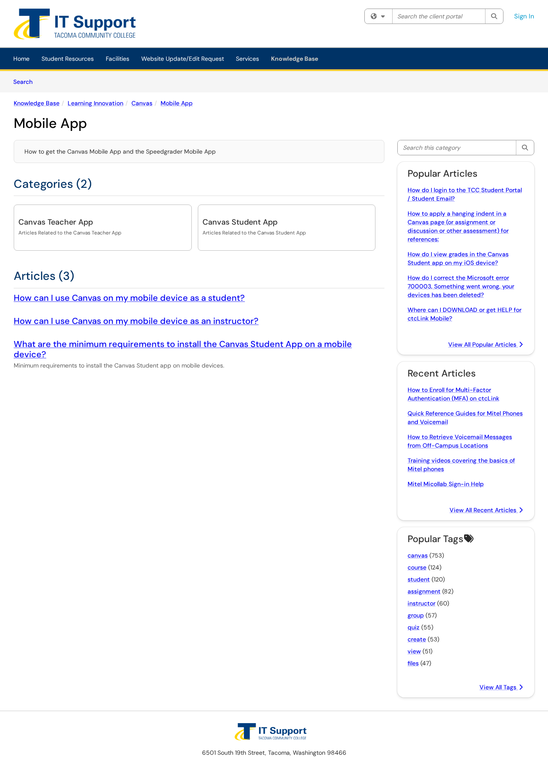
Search (26, 81)
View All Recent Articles (484, 510)
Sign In (524, 16)
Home (21, 58)
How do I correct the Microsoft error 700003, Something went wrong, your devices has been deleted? (461, 286)
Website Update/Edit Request (182, 58)
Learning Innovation (95, 103)
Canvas (141, 103)
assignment (424, 591)
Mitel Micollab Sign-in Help (446, 484)
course (417, 567)
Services (247, 58)
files (413, 663)
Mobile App (177, 103)
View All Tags (499, 687)
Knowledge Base (294, 58)
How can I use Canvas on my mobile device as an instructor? (136, 320)
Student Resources (68, 58)
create (417, 639)
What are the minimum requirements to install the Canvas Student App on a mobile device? (183, 349)
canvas (418, 555)
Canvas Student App (240, 222)
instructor (421, 603)
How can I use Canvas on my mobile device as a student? (129, 297)
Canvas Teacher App (55, 222)
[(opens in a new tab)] (81, 26)
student (419, 579)
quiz (414, 627)
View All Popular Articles (483, 344)
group (416, 615)
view (414, 651)
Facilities (117, 58)
